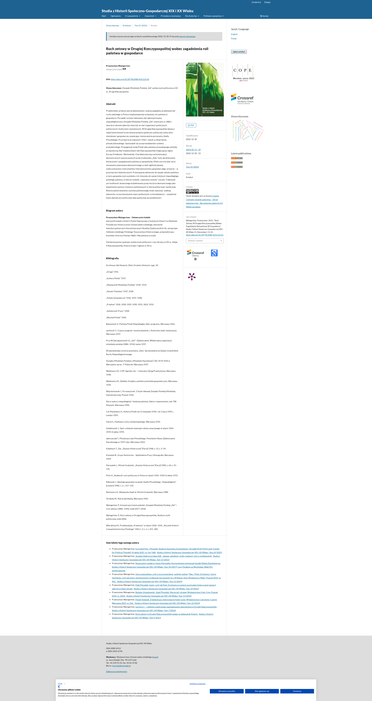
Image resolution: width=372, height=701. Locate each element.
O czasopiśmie (131, 16)
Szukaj (265, 16)
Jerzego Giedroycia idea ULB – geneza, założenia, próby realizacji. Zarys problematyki (173, 556)
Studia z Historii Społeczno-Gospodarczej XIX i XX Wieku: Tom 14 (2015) (166, 588)
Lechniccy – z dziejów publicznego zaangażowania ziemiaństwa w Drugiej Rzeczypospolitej (176, 607)
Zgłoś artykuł (239, 51)
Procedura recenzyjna (171, 16)
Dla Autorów (191, 16)
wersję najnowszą (187, 36)
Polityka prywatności (197, 684)
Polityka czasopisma (213, 16)
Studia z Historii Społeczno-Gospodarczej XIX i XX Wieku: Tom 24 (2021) (189, 552)
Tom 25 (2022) (141, 25)
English (234, 34)
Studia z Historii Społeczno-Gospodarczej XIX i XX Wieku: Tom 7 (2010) (144, 610)
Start (104, 16)
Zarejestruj (256, 2)
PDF (192, 125)
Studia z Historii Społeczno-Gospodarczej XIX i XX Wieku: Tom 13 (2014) (149, 581)
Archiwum (127, 25)
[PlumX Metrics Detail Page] (192, 276)
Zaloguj (267, 2)
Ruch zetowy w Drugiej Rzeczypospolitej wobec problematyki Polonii (166, 614)
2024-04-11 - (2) (193, 149)
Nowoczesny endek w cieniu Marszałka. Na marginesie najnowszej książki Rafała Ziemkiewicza (178, 563)
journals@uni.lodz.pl (121, 665)
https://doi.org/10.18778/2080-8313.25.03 (130, 79)
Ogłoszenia (116, 16)
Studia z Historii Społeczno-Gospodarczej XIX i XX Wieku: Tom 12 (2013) (167, 603)
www (155, 657)
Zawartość (150, 16)
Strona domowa (112, 25)
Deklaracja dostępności (116, 671)
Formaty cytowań (195, 240)
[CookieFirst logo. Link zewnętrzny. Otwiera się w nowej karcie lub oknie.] (59, 686)
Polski (234, 38)
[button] (61, 683)
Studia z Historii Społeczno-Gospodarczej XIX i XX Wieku (147, 11)
